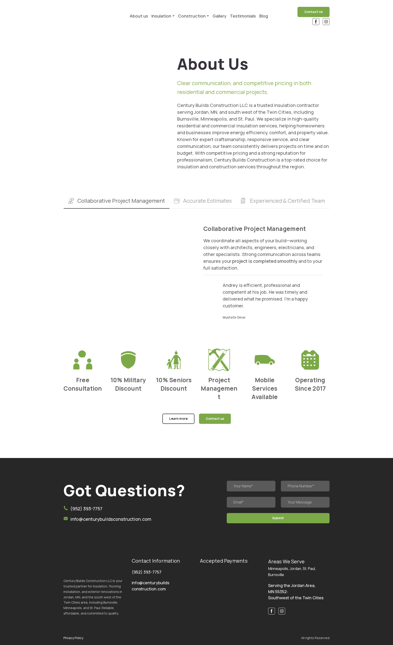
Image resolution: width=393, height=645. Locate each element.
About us (139, 16)
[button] (313, 12)
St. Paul (309, 568)
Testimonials (243, 16)
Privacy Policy (73, 638)
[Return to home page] (92, 15)
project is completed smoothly (264, 261)
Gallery (220, 16)
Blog (263, 16)
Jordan (295, 568)
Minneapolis (278, 568)
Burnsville (276, 574)
